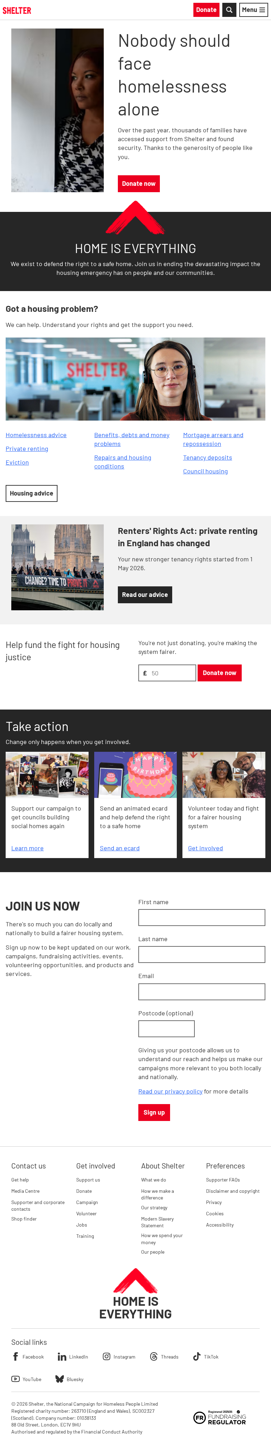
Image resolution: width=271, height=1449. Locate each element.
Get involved (205, 848)
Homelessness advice (36, 435)
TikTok (211, 1357)
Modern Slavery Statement (157, 1222)
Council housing (205, 471)
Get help (20, 1180)
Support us (88, 1180)
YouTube (32, 1379)
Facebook (33, 1357)
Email (146, 975)
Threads (170, 1357)
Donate (84, 1191)
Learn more (27, 848)
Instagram (125, 1357)
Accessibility (220, 1225)
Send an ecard (120, 848)
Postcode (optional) (165, 1013)
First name (153, 902)
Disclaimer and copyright (233, 1191)
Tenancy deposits (207, 457)
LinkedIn (78, 1357)
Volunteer (86, 1213)
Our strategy (154, 1207)
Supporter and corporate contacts (38, 1205)
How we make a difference (157, 1194)
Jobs (81, 1225)
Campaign (87, 1202)
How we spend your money (162, 1238)
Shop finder (24, 1219)
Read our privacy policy (170, 1091)
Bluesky (75, 1379)
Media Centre (25, 1191)
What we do (153, 1180)
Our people (152, 1252)
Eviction (17, 462)
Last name (153, 939)
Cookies (215, 1213)
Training (85, 1236)
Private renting (27, 448)
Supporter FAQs (223, 1180)
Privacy (214, 1202)
